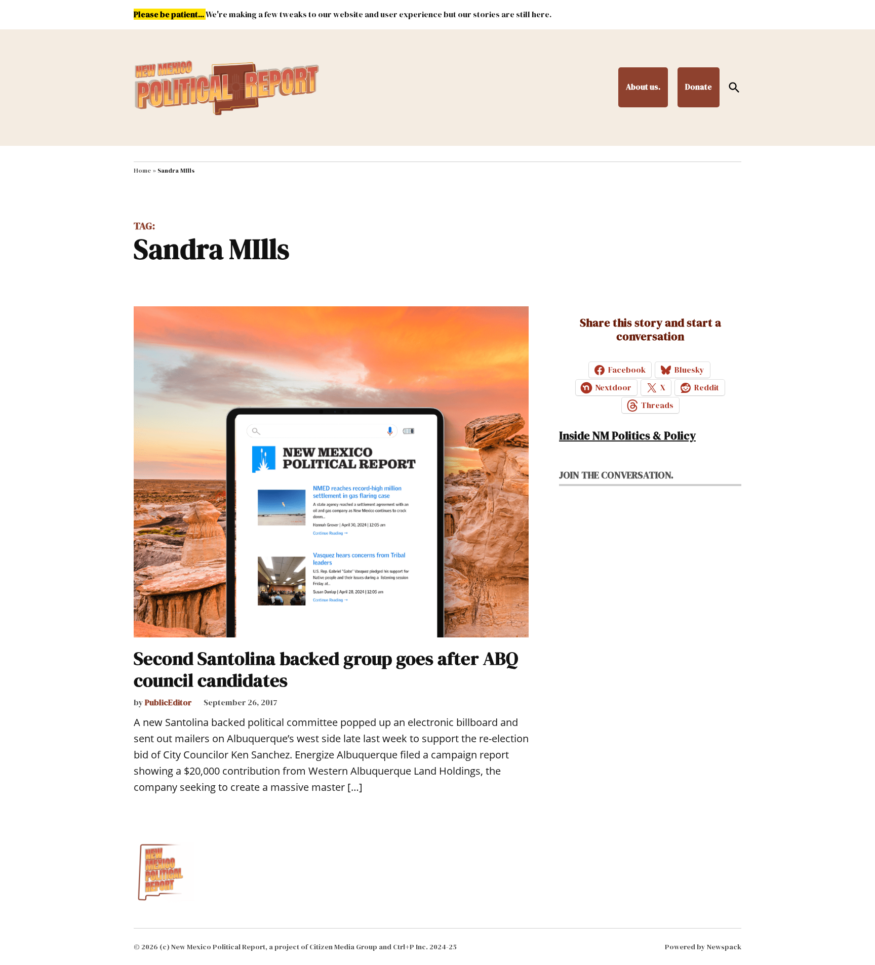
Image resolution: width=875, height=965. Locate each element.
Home (142, 171)
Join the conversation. (616, 474)
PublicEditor (168, 702)
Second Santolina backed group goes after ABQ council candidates (326, 669)
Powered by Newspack (703, 947)
